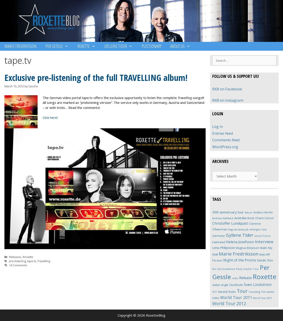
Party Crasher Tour (247, 269)
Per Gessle (54, 46)
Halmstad (218, 242)
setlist (216, 285)
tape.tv (31, 261)
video (215, 298)
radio (235, 278)
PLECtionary (151, 46)
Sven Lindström (258, 284)
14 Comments (18, 265)
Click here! (50, 117)
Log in (217, 126)
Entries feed (222, 133)
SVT (214, 291)
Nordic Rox (265, 260)
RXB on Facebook (227, 88)
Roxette (83, 46)
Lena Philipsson (223, 248)
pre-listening (17, 261)
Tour (242, 291)
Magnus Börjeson (247, 248)
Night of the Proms (239, 260)
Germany (218, 236)
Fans (264, 229)
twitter (271, 291)
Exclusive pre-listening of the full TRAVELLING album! (95, 77)
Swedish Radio (227, 292)
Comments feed (226, 139)
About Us (177, 46)
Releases (15, 257)
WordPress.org (225, 146)
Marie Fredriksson (20, 46)
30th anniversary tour (228, 212)
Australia (240, 218)
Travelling (43, 261)
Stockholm (236, 285)
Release (245, 278)
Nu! (214, 269)
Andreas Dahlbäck (222, 218)
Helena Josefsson (240, 241)
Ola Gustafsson (226, 269)
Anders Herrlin (263, 212)
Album (248, 212)
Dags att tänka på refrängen (244, 229)
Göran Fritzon (262, 235)
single (224, 285)
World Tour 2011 (236, 297)
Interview (264, 241)
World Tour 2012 (229, 303)
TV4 (263, 291)
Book (250, 218)
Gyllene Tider (115, 46)
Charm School (264, 218)
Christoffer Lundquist (230, 223)
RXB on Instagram (227, 100)
